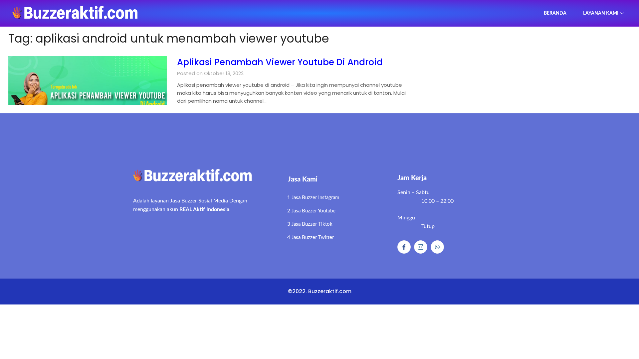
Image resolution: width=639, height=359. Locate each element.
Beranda (555, 13)
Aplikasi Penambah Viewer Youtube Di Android (280, 62)
